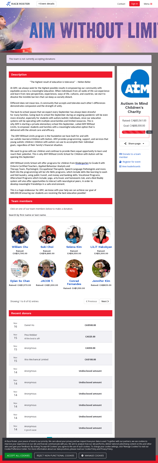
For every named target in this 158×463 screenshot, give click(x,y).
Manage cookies (94, 455)
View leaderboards (130, 166)
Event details (47, 3)
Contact (121, 3)
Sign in (134, 3)
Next (104, 301)
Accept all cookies (18, 455)
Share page (134, 143)
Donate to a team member (130, 156)
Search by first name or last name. (27, 214)
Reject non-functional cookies (55, 455)
